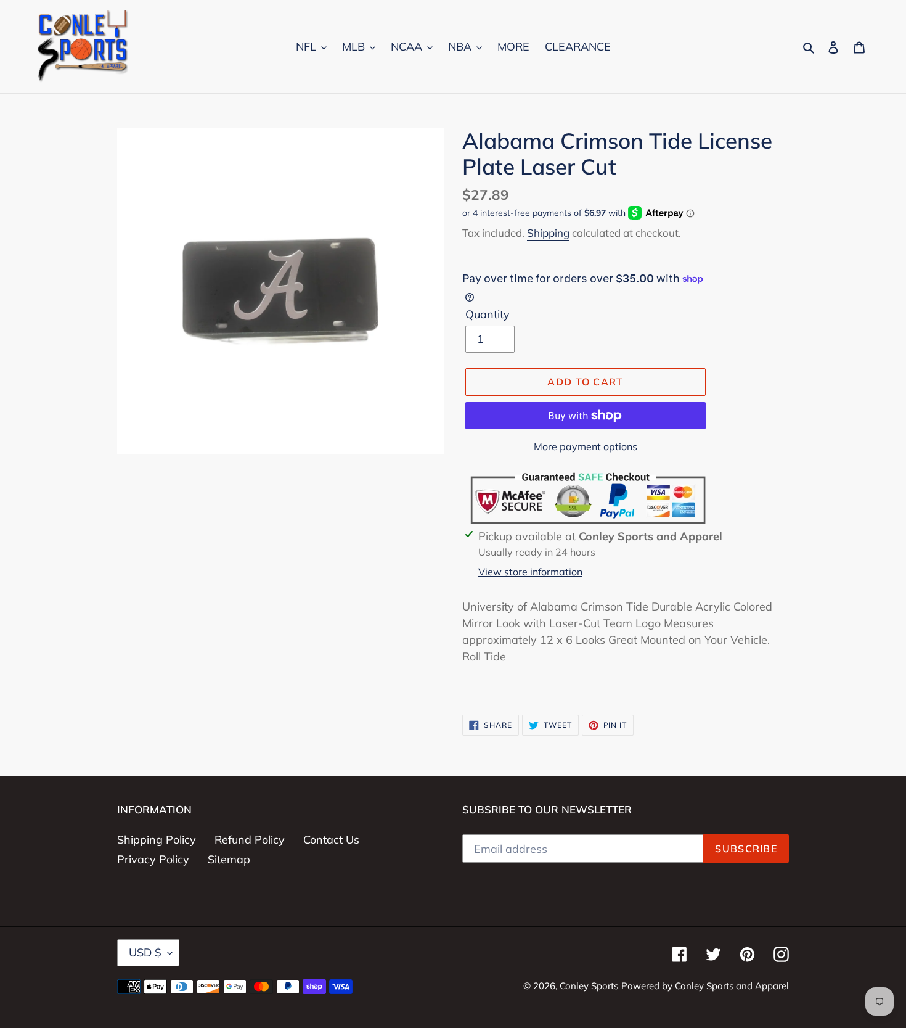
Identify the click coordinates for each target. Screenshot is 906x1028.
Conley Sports (589, 986)
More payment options (585, 446)
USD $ (145, 952)
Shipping (548, 232)
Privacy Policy (153, 859)
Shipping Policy (156, 840)
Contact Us (331, 840)
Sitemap (229, 859)
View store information (530, 571)
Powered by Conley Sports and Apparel (705, 986)
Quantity (487, 314)
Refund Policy (249, 840)
